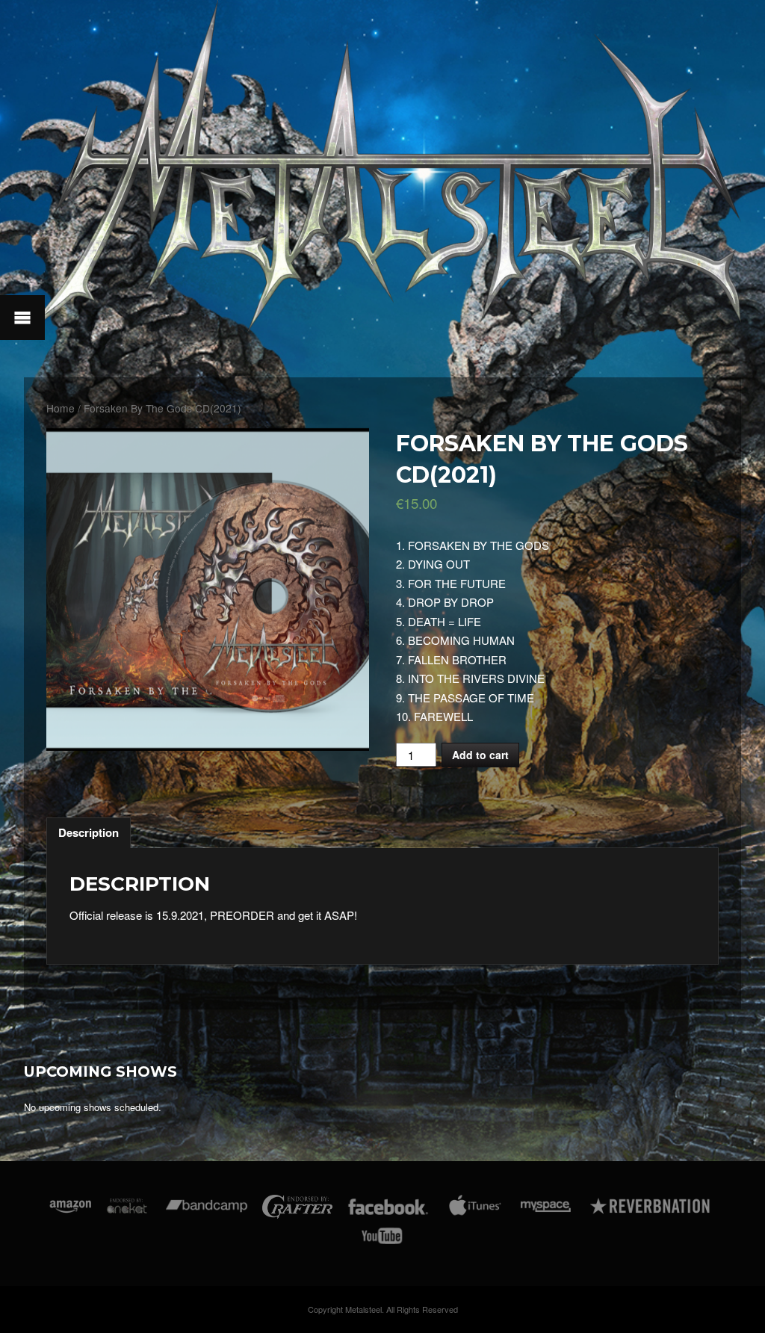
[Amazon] (71, 1209)
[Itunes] (475, 1209)
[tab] (88, 833)
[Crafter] (297, 1209)
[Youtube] (382, 1238)
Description (88, 832)
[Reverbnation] (651, 1209)
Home (60, 407)
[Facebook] (388, 1209)
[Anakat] (127, 1209)
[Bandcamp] (206, 1209)
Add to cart (480, 754)
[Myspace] (544, 1209)
